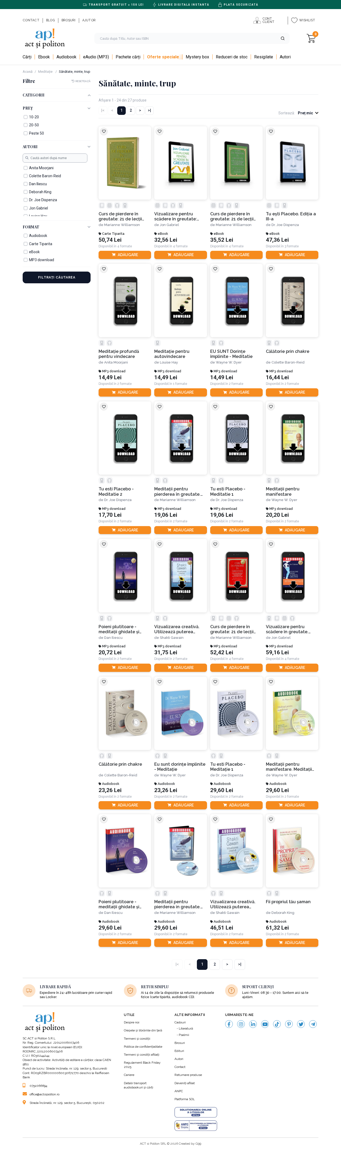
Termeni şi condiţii (137, 1038)
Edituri (179, 1051)
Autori (178, 1059)
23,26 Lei (110, 790)
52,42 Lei (221, 652)
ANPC (178, 1091)
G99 (198, 1143)
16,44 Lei (277, 377)
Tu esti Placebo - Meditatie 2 (116, 491)
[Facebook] (229, 1024)
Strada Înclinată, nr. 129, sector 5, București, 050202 (67, 1103)
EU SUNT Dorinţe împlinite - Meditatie (231, 354)
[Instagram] (241, 1024)
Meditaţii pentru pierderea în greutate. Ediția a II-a (177, 491)
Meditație (45, 72)
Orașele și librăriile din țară (143, 1030)
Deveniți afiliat (184, 1083)
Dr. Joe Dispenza (285, 225)
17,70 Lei (110, 515)
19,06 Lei (165, 515)
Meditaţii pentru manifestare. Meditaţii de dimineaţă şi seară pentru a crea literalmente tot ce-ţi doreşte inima (289, 767)
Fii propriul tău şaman (288, 901)
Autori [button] (30, 147)
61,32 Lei (277, 928)
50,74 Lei (110, 240)
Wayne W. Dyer (229, 362)
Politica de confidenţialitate (143, 1046)
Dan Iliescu (113, 638)
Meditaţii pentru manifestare (282, 491)
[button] (282, 38)
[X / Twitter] (301, 1024)
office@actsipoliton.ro (44, 1094)
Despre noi (131, 1022)
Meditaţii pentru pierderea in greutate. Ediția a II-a (177, 904)
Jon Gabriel (169, 225)
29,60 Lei (221, 790)
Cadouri (180, 1022)
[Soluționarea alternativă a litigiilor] (195, 1125)
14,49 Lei (110, 377)
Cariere (129, 1075)
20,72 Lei (110, 652)
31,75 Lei (165, 652)
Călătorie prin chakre (287, 351)
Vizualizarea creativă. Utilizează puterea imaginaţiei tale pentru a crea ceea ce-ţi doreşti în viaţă (180, 629)
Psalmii (184, 1035)
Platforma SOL (184, 1099)
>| (149, 110)
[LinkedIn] (253, 1024)
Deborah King (282, 913)
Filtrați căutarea (56, 277)
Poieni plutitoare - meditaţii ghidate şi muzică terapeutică (119, 629)
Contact (179, 1067)
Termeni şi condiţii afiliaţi (141, 1054)
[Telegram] (313, 1024)
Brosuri (179, 1043)
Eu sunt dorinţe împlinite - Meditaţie (179, 767)
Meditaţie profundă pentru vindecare (119, 354)
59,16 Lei (277, 652)
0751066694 (38, 1086)
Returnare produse (188, 1075)
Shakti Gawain (172, 638)
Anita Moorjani (116, 362)
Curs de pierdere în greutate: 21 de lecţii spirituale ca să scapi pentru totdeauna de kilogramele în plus (232, 629)
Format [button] (31, 227)
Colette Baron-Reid (288, 362)
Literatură (186, 1028)
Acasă (28, 72)
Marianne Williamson (122, 225)
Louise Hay (169, 362)
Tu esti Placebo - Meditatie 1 (227, 491)
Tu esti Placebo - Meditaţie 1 (227, 767)
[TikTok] (277, 1024)
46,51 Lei (221, 928)
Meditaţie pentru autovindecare (171, 354)
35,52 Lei (221, 240)
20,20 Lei (277, 515)
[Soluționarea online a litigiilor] (195, 1112)
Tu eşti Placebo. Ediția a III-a (291, 216)
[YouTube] (265, 1024)
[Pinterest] (289, 1024)
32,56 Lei (165, 240)
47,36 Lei (277, 240)
